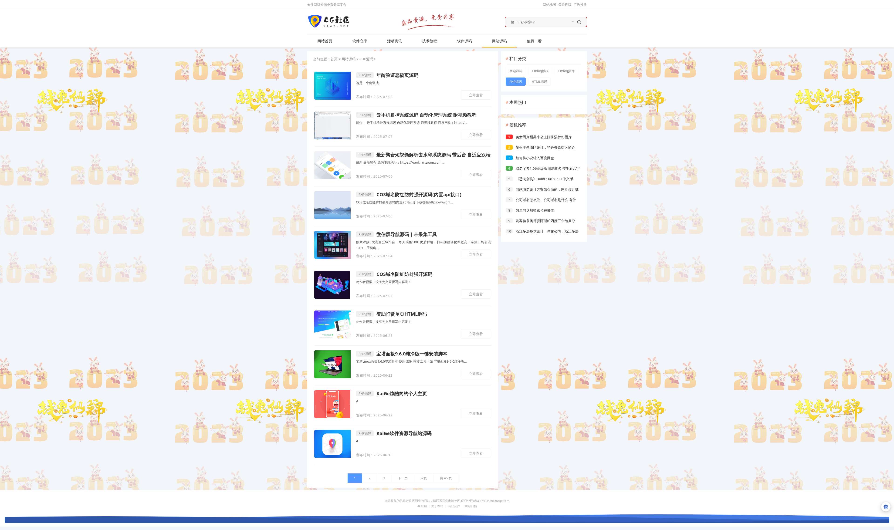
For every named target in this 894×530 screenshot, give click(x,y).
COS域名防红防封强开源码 (395, 274)
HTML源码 (539, 81)
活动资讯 (394, 41)
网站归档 (471, 506)
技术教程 (429, 41)
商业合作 (454, 506)
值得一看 (534, 41)
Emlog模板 (540, 71)
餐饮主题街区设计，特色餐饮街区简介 (541, 147)
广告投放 (580, 4)
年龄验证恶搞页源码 (388, 75)
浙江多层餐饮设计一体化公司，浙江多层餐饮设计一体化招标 (542, 232)
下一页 (403, 478)
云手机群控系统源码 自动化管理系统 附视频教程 (418, 115)
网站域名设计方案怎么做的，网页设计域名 (542, 190)
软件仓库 (359, 41)
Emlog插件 (566, 71)
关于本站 (437, 506)
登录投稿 (564, 4)
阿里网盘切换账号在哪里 (531, 210)
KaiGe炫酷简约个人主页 (393, 393)
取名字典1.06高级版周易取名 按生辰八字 (544, 168)
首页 (334, 59)
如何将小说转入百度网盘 (531, 157)
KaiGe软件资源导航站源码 (395, 433)
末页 (423, 478)
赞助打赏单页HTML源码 (393, 314)
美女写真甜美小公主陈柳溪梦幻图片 (540, 137)
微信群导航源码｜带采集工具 (398, 234)
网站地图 (549, 4)
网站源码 (499, 41)
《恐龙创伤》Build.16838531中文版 (540, 178)
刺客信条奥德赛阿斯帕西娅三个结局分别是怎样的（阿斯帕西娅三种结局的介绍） (540, 221)
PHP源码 (366, 59)
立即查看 (476, 95)
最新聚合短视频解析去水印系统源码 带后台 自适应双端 (425, 155)
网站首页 (324, 41)
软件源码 (464, 41)
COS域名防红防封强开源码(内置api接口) (410, 194)
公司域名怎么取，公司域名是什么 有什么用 (541, 200)
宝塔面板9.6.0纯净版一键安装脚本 (403, 354)
